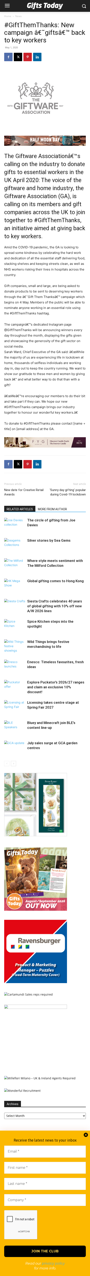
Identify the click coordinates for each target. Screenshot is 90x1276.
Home (7, 16)
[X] (18, 57)
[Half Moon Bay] (45, 141)
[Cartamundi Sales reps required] (28, 994)
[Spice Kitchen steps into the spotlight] (14, 626)
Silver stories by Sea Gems (49, 540)
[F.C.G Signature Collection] (45, 442)
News (18, 16)
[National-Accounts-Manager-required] (35, 1008)
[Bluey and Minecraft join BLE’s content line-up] (14, 727)
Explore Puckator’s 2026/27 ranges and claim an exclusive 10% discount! (55, 687)
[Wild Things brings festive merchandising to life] (14, 646)
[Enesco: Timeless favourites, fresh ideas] (14, 667)
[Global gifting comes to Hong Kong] (14, 586)
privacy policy (53, 1263)
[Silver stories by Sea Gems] (14, 545)
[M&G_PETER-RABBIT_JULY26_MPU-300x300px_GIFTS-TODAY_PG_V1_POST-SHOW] (35, 835)
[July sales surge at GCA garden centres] (14, 748)
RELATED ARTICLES (20, 509)
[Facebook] (8, 57)
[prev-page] (6, 763)
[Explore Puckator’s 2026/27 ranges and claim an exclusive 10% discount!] (14, 687)
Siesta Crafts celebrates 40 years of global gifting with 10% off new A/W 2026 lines (54, 606)
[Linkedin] (37, 57)
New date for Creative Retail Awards (24, 492)
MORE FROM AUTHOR (52, 509)
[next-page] (13, 763)
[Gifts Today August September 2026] (35, 910)
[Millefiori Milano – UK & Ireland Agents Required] (40, 1078)
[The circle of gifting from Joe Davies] (14, 525)
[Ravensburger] (35, 982)
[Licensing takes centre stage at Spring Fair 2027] (14, 707)
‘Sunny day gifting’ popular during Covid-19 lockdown (68, 492)
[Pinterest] (27, 57)
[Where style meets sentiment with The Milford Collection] (14, 565)
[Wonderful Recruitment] (22, 1091)
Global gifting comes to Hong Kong (55, 581)
